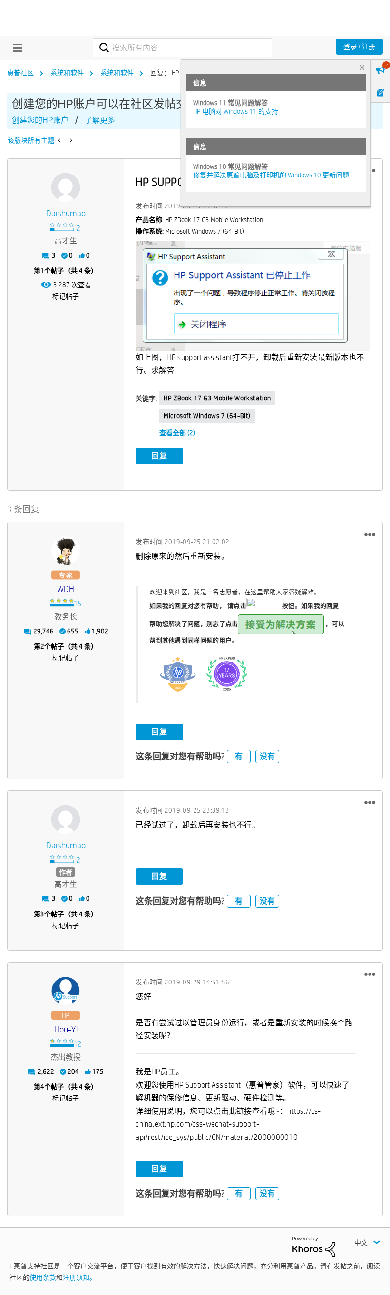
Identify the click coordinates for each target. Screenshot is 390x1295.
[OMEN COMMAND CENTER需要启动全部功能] (60, 140)
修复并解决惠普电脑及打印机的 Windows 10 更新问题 (271, 175)
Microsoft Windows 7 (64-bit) (207, 415)
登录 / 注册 (359, 46)
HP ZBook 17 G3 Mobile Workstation (217, 398)
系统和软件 (67, 72)
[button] (369, 534)
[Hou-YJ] (65, 991)
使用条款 (42, 1277)
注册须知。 (79, 1277)
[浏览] (15, 47)
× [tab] (362, 67)
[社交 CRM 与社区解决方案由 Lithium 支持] (313, 1246)
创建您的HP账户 (40, 120)
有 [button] (239, 756)
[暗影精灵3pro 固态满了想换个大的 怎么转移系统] (70, 140)
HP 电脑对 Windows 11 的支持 (235, 111)
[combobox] (182, 47)
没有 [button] (267, 756)
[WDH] (65, 550)
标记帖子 (65, 296)
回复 (159, 456)
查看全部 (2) (177, 432)
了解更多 (100, 120)
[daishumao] (65, 187)
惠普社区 (20, 72)
